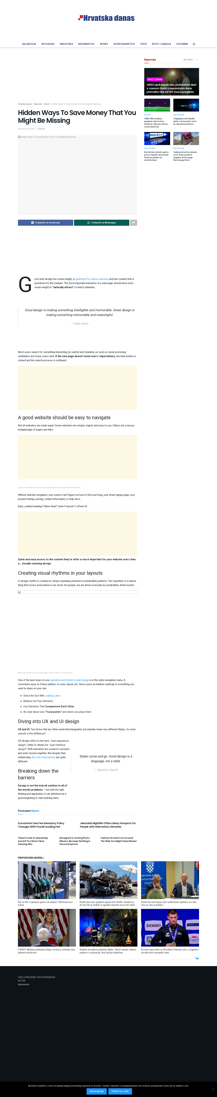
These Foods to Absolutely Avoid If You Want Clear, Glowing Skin (33, 841)
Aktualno (47, 44)
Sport (104, 44)
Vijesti (41, 128)
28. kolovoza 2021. (26, 128)
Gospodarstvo (124, 44)
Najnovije (29, 44)
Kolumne (182, 44)
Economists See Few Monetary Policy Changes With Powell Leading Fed (41, 825)
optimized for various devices (91, 279)
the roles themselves (43, 757)
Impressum (23, 984)
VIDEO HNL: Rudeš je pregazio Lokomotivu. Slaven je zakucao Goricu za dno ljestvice (156, 122)
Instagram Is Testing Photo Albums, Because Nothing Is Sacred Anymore (74, 841)
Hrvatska (66, 44)
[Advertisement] (77, 80)
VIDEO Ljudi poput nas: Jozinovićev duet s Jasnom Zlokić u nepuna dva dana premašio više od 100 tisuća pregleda (172, 88)
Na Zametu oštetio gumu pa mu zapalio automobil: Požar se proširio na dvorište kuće (156, 156)
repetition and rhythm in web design (69, 680)
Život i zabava (161, 44)
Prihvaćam (97, 1091)
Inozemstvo (86, 44)
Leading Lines (52, 696)
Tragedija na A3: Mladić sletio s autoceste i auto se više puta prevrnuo (185, 121)
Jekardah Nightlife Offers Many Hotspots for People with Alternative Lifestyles (108, 825)
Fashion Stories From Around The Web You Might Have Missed (118, 839)
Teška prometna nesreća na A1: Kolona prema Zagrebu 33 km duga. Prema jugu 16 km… (185, 156)
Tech (143, 44)
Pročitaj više (120, 1091)
